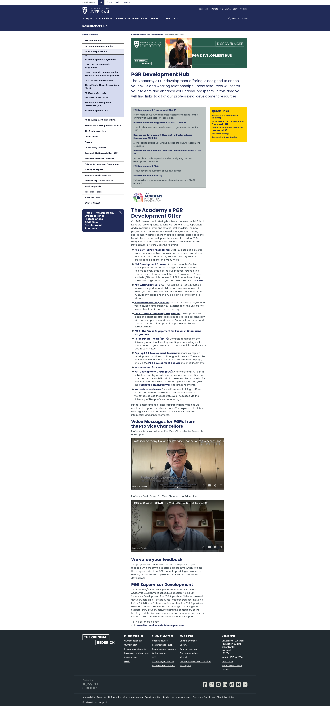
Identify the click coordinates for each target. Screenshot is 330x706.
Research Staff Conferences (99, 158)
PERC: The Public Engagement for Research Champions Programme (102, 74)
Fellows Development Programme (102, 164)
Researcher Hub (95, 26)
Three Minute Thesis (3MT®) (151, 338)
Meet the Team (92, 197)
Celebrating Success (95, 147)
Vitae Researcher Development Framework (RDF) (228, 122)
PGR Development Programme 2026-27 (154, 110)
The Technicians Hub (95, 131)
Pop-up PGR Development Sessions (155, 353)
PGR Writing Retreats (95, 93)
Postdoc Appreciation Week (99, 180)
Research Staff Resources (98, 175)
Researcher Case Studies (224, 137)
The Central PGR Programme (151, 249)
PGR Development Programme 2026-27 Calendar (160, 122)
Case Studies (91, 136)
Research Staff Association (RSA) (101, 153)
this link (198, 280)
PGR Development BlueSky (147, 175)
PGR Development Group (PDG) (100, 120)
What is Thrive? (92, 203)
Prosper (89, 142)
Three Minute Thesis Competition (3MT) (102, 86)
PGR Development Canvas (150, 264)
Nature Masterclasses (147, 389)
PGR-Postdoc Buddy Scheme (99, 80)
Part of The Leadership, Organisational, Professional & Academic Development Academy (99, 220)
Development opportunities (99, 46)
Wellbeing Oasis (93, 186)
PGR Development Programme (100, 59)
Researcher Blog (93, 192)
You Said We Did (93, 40)
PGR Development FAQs (97, 110)
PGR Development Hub (96, 51)
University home (138, 34)
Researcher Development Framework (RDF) (98, 104)
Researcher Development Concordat (103, 125)
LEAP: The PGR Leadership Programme (97, 66)
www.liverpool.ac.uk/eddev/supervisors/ (161, 625)
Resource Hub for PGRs (96, 97)
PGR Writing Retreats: (147, 284)
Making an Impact (94, 169)
